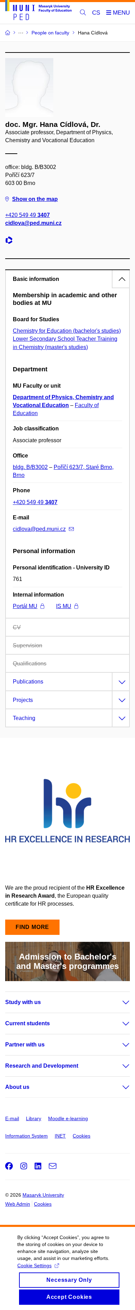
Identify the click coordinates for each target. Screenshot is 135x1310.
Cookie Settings (34, 1265)
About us (17, 1087)
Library (33, 1118)
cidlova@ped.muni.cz (33, 223)
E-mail (12, 1118)
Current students (27, 1023)
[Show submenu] (119, 1002)
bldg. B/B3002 (30, 467)
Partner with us (25, 1045)
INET (60, 1136)
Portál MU (25, 606)
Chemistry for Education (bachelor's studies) (67, 331)
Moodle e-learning (68, 1118)
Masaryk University (43, 1195)
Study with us (23, 1002)
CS (96, 12)
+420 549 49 (27, 215)
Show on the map (35, 199)
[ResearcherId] (10, 241)
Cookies (81, 1136)
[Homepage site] (38, 11)
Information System (26, 1136)
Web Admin (17, 1204)
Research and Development (41, 1066)
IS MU (63, 606)
